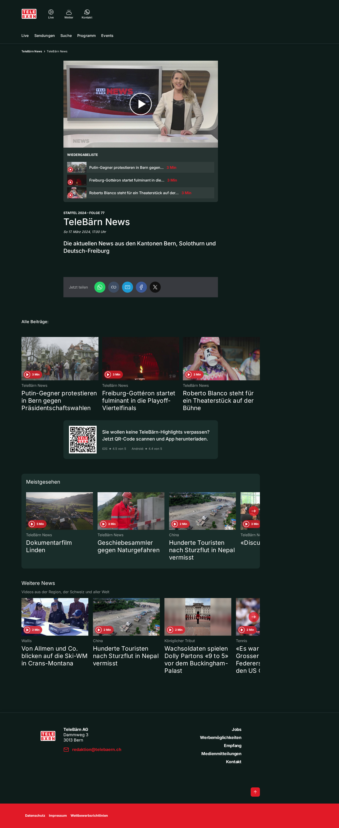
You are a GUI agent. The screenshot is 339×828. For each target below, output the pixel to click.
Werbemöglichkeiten (220, 737)
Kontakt (233, 761)
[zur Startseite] (29, 13)
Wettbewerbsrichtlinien (89, 815)
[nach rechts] (254, 511)
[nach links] (28, 511)
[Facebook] (141, 287)
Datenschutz (35, 815)
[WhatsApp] (99, 287)
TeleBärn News (31, 51)
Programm (86, 35)
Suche (66, 35)
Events (107, 35)
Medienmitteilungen (221, 753)
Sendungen (44, 35)
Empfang (232, 745)
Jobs (236, 729)
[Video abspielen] (140, 104)
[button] (113, 287)
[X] (155, 287)
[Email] (127, 287)
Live (25, 35)
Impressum (58, 815)
